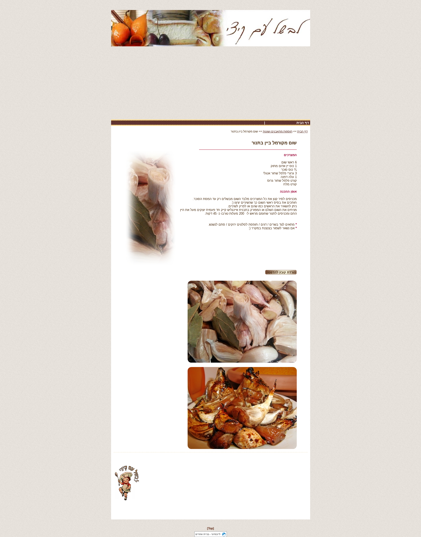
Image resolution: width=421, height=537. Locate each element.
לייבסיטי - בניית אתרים (207, 534)
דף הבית (303, 123)
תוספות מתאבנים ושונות (277, 131)
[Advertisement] (210, 83)
